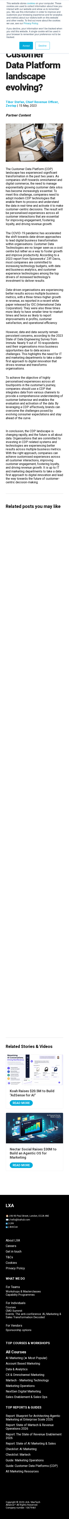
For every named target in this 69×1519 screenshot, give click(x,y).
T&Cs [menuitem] (9, 1257)
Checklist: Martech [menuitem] (18, 1454)
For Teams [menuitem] (13, 1287)
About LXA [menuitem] (13, 1240)
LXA (11, 1223)
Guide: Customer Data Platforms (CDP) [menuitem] (32, 1466)
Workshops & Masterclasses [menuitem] (23, 1291)
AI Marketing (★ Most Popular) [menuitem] (26, 1358)
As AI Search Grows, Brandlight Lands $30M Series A (30, 733)
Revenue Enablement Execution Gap (28, 990)
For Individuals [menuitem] (15, 1303)
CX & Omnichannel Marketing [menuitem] (25, 1375)
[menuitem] (16, 1352)
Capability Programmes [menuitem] (20, 1294)
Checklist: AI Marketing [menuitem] (21, 1449)
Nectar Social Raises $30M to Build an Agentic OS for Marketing (33, 695)
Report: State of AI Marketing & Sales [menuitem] (31, 1443)
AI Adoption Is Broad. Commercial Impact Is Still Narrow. (33, 805)
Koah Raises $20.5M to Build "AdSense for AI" (34, 621)
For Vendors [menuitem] (14, 1325)
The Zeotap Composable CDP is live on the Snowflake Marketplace (34, 916)
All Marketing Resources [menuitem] (22, 1471)
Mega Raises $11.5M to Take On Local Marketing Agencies (34, 657)
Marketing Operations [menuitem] (20, 1386)
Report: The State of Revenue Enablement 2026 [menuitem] (34, 1436)
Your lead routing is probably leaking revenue (34, 1024)
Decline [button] (43, 45)
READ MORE (21, 1103)
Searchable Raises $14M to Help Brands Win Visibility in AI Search (33, 585)
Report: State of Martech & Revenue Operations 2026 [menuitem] (30, 1426)
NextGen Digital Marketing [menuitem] (23, 1391)
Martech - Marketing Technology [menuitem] (27, 1380)
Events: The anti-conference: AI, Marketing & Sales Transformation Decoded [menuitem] (33, 1315)
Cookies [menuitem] (11, 1263)
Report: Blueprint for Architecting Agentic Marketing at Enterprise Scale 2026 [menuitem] (33, 1417)
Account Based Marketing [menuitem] (23, 1363)
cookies (31, 3)
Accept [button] (26, 45)
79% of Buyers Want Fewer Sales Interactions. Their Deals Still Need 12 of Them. (34, 954)
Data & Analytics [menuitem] (17, 1369)
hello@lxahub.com (20, 1219)
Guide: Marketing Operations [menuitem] (25, 1460)
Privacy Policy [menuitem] (15, 1268)
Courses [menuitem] (11, 1307)
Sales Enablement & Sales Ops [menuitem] (26, 1397)
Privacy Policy (31, 23)
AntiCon (13, 1227)
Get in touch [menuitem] (13, 1251)
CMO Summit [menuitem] (14, 1310)
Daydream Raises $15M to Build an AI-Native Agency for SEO (32, 547)
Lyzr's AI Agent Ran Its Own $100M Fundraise (33, 769)
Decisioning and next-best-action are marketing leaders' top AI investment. (33, 877)
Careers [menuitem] (11, 1246)
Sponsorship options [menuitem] (18, 1330)
